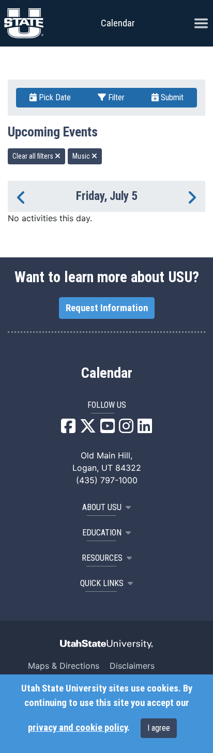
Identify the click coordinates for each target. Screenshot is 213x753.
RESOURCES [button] (102, 558)
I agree (158, 728)
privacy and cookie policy (77, 727)
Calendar (106, 373)
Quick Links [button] (102, 583)
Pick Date (54, 97)
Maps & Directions (63, 665)
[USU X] (88, 429)
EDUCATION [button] (101, 532)
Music (82, 156)
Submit (171, 97)
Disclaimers (132, 665)
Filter (115, 97)
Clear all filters (33, 156)
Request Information (107, 308)
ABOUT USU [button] (101, 507)
